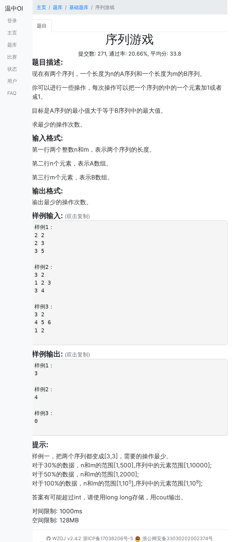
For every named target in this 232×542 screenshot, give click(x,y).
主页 (12, 33)
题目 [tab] (42, 26)
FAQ (11, 93)
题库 (12, 45)
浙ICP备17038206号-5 (108, 538)
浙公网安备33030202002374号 (177, 538)
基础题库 (79, 7)
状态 (12, 69)
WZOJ (58, 538)
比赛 (12, 57)
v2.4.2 (74, 538)
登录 (12, 21)
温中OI (14, 8)
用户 (12, 81)
